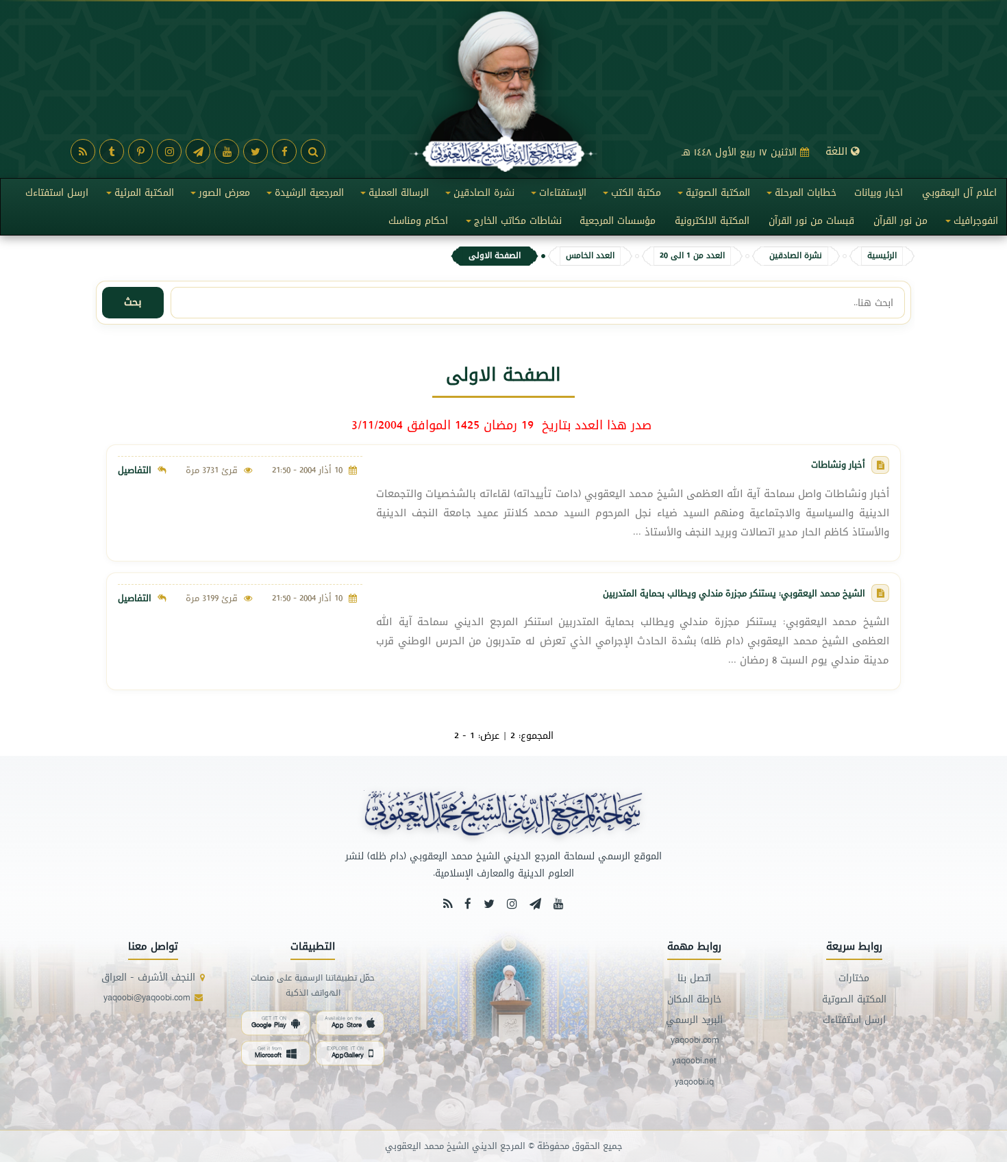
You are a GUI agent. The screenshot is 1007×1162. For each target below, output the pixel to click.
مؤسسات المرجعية (618, 221)
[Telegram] (198, 151)
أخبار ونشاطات (838, 464)
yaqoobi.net (694, 1061)
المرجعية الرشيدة (303, 195)
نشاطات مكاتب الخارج (512, 223)
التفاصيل (134, 470)
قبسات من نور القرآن (811, 221)
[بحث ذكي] (313, 151)
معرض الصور (218, 195)
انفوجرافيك (969, 223)
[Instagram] (169, 151)
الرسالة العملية (392, 195)
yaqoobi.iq (694, 1082)
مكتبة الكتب (630, 195)
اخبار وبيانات (878, 193)
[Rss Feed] (447, 903)
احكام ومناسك (418, 221)
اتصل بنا (694, 978)
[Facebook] (284, 151)
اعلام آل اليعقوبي (959, 193)
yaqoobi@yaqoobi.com (146, 998)
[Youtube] (226, 151)
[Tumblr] (111, 151)
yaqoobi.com (695, 1040)
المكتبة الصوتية (711, 195)
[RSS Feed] (83, 151)
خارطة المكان (694, 999)
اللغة (838, 151)
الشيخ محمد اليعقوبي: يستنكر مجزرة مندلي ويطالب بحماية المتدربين (734, 593)
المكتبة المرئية (138, 195)
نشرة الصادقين (477, 195)
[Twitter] (255, 151)
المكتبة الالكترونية (712, 221)
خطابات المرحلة (799, 195)
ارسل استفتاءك (56, 193)
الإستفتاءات (556, 195)
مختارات (853, 978)
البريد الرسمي (694, 1019)
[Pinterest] (140, 151)
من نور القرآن (900, 221)
